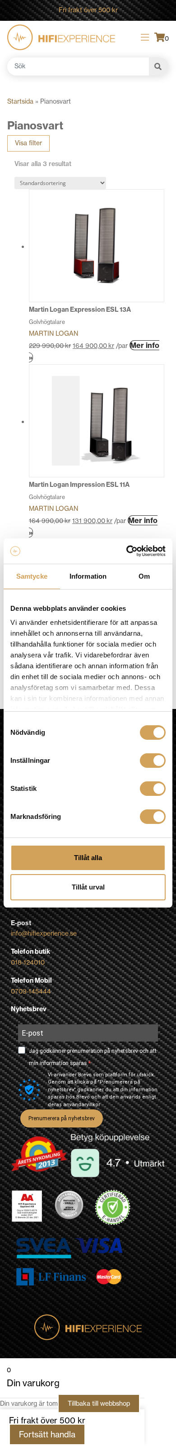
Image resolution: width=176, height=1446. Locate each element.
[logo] (61, 37)
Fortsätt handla (47, 1434)
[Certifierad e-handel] (113, 1207)
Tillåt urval (88, 887)
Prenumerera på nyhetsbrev (61, 1118)
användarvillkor (81, 1105)
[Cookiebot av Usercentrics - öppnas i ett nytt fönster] (127, 551)
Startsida (20, 101)
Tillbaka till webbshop (99, 1403)
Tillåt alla (88, 857)
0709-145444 (31, 991)
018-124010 (28, 962)
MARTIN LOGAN (53, 333)
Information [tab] (88, 576)
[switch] (153, 760)
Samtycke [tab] (31, 576)
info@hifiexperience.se (44, 933)
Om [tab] (144, 576)
